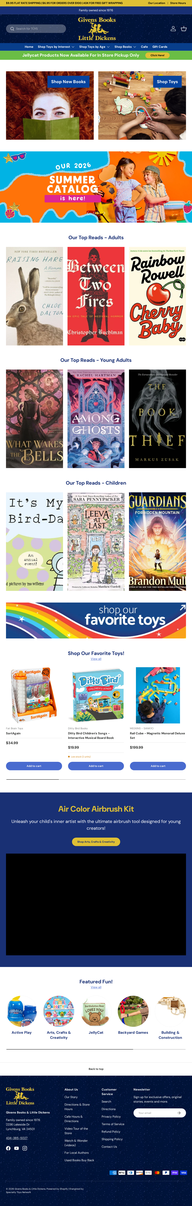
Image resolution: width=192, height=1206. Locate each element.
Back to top (96, 1069)
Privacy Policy (111, 1117)
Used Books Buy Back (79, 1160)
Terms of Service (113, 1124)
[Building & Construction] (170, 1011)
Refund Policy (111, 1132)
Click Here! (157, 55)
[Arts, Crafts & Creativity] (58, 1011)
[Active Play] (21, 1011)
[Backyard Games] (133, 1011)
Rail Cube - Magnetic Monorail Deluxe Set (157, 735)
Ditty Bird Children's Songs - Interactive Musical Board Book (91, 735)
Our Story (71, 1097)
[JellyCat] (96, 1011)
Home (29, 47)
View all (96, 659)
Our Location (156, 3)
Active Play (22, 1032)
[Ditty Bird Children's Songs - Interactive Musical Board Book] (96, 695)
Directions (109, 1109)
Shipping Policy (112, 1139)
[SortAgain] (34, 695)
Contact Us (109, 1147)
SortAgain (13, 733)
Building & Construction (170, 1035)
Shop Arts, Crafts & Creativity (96, 841)
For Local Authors (76, 1153)
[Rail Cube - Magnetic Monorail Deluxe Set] (158, 695)
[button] (184, 28)
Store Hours (178, 3)
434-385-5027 (17, 1138)
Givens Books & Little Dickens (30, 1188)
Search (106, 1102)
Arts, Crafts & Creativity (59, 1035)
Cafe (144, 47)
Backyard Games (133, 1032)
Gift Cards (159, 47)
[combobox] (36, 28)
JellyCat (96, 1032)
